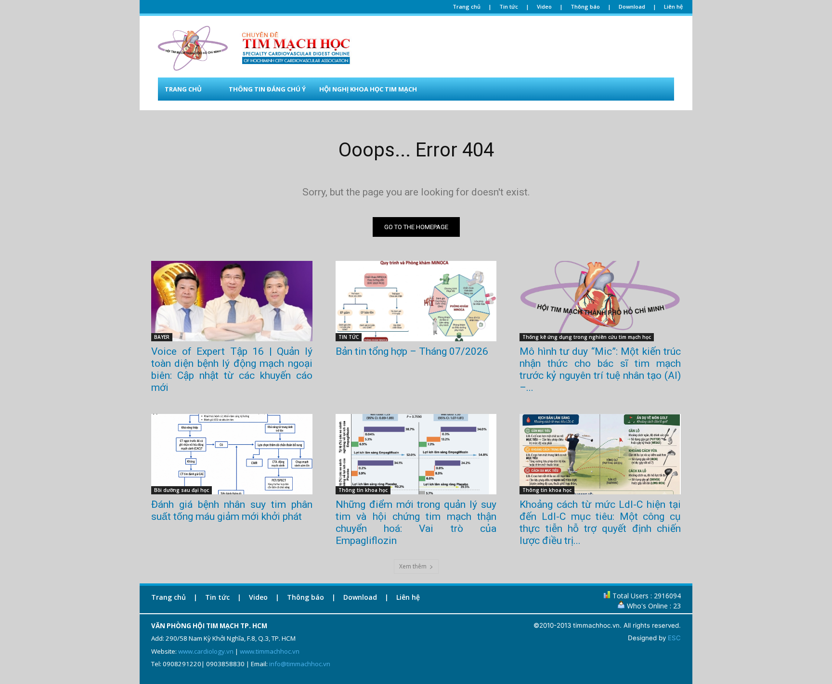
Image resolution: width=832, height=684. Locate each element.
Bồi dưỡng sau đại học (181, 490)
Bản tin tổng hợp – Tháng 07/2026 (412, 351)
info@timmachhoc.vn (299, 663)
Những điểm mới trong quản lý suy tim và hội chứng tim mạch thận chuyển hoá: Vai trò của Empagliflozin (416, 522)
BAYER (161, 337)
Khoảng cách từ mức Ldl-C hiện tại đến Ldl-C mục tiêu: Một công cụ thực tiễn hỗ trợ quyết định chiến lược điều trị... (600, 522)
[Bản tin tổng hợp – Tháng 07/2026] (416, 301)
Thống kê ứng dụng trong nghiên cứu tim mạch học (586, 337)
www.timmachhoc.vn (269, 651)
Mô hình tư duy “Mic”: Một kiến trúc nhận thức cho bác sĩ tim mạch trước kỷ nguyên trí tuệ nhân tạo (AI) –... (600, 369)
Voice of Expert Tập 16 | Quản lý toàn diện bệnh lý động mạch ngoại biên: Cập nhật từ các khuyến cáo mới (231, 369)
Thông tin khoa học (363, 490)
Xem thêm (413, 566)
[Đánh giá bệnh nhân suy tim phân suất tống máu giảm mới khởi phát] (231, 454)
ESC (674, 638)
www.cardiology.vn (206, 651)
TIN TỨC (348, 337)
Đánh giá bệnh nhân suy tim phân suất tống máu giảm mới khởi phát (231, 510)
